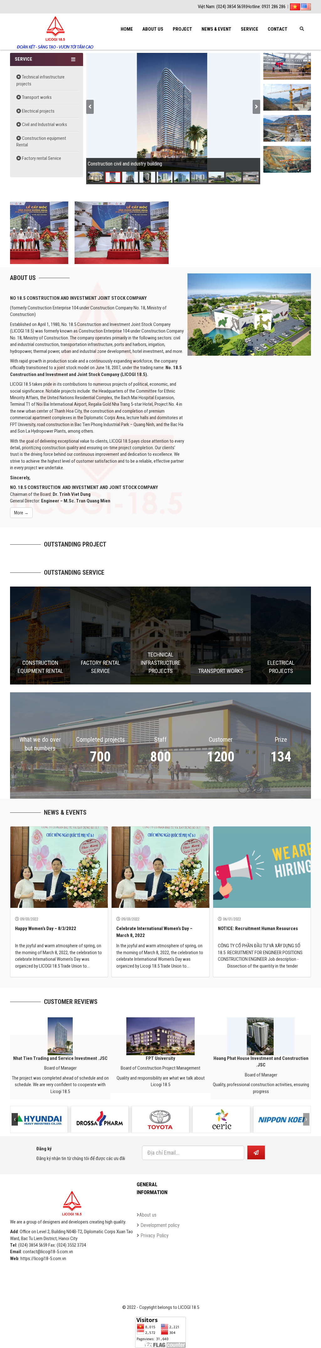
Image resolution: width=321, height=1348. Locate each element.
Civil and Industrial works (44, 124)
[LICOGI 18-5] (55, 24)
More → (21, 512)
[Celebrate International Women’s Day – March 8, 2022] (160, 867)
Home (127, 29)
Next (303, 113)
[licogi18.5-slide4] (112, 232)
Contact (277, 29)
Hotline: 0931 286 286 (266, 6)
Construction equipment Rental (41, 141)
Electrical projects (38, 111)
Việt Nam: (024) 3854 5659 (221, 6)
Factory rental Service (41, 158)
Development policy (159, 1225)
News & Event (216, 29)
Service (249, 29)
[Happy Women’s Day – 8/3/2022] (59, 867)
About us (152, 29)
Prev (271, 113)
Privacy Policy (154, 1236)
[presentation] (90, 107)
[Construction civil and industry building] (287, 66)
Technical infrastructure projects (40, 80)
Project (182, 29)
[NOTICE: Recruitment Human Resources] (262, 867)
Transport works (36, 97)
